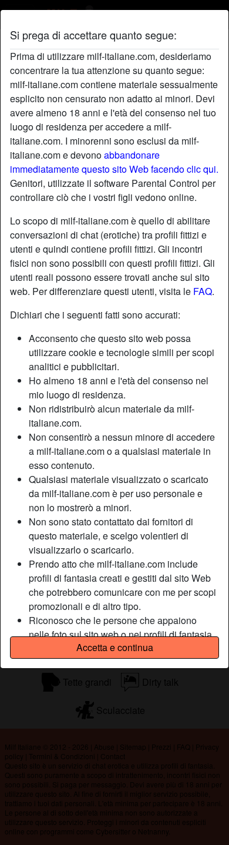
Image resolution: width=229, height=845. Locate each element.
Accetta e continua (114, 647)
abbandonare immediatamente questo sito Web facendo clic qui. (114, 162)
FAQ (202, 291)
